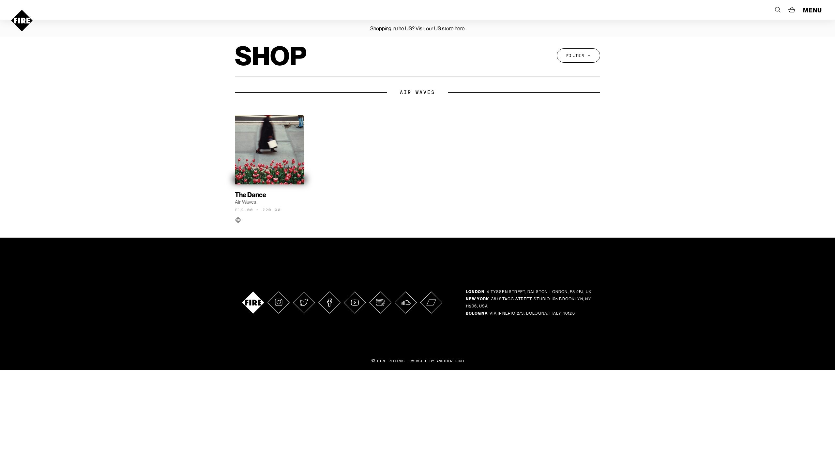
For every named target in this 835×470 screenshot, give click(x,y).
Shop (271, 55)
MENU (812, 10)
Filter (575, 55)
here (460, 28)
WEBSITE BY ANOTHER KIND (437, 361)
